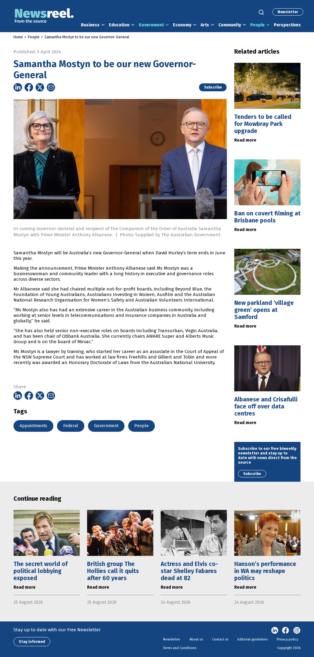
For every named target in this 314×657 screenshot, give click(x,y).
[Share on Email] (51, 87)
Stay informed (32, 642)
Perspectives (287, 25)
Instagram (297, 630)
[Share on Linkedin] (17, 87)
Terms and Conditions (179, 648)
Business (90, 25)
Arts (205, 25)
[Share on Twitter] (40, 87)
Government (151, 25)
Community (229, 25)
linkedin (274, 630)
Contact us (220, 639)
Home (18, 37)
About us (196, 639)
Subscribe (213, 87)
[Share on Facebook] (29, 87)
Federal (70, 425)
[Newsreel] (44, 16)
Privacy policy (287, 639)
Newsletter (288, 12)
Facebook (285, 630)
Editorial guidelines (252, 639)
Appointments (33, 425)
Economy (182, 25)
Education (119, 25)
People (257, 25)
